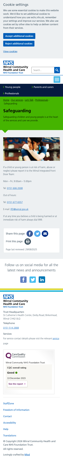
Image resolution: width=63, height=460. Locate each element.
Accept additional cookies (19, 36)
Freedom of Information (16, 409)
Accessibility (9, 422)
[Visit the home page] (15, 67)
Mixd (27, 454)
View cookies (10, 51)
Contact (7, 416)
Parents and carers (43, 87)
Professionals (12, 93)
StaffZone (8, 403)
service (56, 338)
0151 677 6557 (15, 202)
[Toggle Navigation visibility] (57, 79)
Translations (9, 435)
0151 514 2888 (11, 327)
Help (5, 429)
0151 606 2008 (15, 188)
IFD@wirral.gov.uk (19, 209)
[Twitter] (32, 279)
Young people (12, 87)
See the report (15, 384)
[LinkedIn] (42, 279)
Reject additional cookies (18, 43)
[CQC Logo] (15, 358)
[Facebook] (23, 279)
